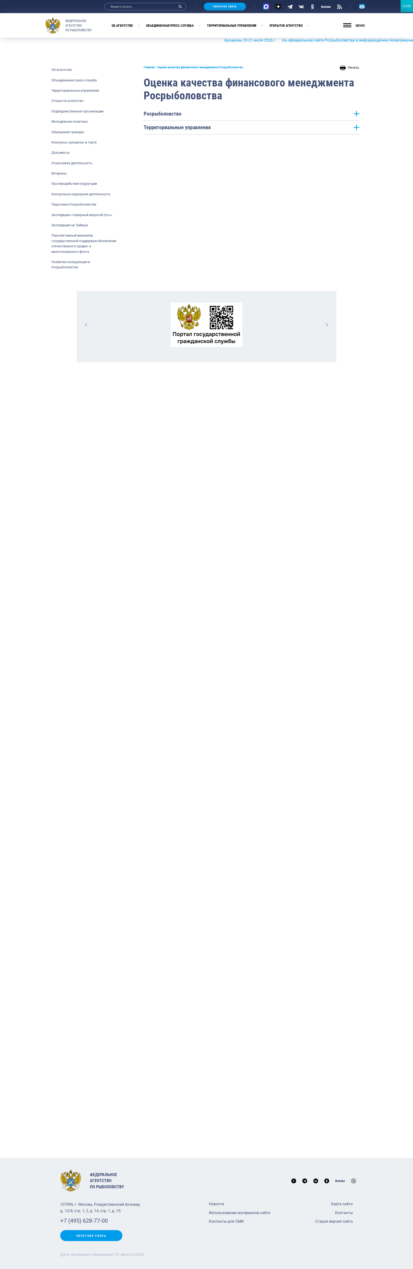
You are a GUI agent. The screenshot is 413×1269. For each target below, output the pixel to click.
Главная (149, 67)
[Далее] (326, 324)
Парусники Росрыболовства (73, 204)
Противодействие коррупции (74, 184)
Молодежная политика (69, 121)
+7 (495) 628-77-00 (84, 1220)
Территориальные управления (231, 25)
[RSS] (339, 6)
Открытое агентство (286, 25)
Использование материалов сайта (239, 1213)
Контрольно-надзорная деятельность (81, 194)
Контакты (344, 1213)
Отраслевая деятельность (71, 163)
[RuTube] (326, 6)
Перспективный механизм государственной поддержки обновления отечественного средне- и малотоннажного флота (83, 243)
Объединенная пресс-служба (170, 25)
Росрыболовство (162, 114)
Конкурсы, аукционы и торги (74, 142)
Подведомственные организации (77, 111)
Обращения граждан (67, 132)
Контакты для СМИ (226, 1221)
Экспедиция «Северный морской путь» (81, 215)
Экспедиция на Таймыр (69, 225)
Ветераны (59, 173)
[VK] (301, 6)
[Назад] (86, 324)
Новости (216, 1204)
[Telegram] (290, 6)
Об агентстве (122, 25)
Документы (60, 152)
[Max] (266, 7)
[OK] (312, 6)
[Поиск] (180, 6)
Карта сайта (342, 1204)
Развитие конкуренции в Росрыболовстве (70, 264)
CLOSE (406, 6)
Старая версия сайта (334, 1221)
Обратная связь (225, 6)
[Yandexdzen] (278, 7)
